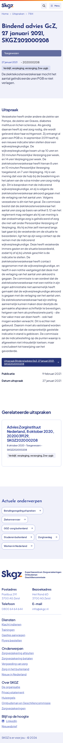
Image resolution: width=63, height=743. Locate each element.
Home (5, 13)
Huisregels (8, 697)
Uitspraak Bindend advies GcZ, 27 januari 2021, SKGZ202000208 (29, 362)
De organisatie (11, 687)
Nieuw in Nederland (14, 674)
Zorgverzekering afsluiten (18, 653)
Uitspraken (18, 13)
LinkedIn (11, 721)
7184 (30, 13)
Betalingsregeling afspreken (20, 510)
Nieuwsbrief (9, 726)
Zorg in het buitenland (15, 669)
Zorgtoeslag (45, 537)
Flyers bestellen (12, 640)
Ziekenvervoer (12, 519)
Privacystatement (13, 692)
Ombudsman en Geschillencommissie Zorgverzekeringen (26, 705)
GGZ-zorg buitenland (16, 528)
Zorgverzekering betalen (17, 658)
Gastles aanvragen (13, 635)
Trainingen (8, 629)
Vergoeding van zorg (15, 663)
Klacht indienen (11, 624)
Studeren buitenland (15, 537)
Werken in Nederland (15, 545)
